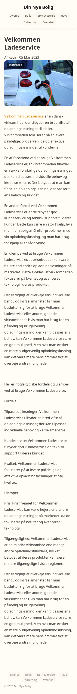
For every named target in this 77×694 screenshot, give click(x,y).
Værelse (48, 22)
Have (64, 15)
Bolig (28, 15)
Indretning (30, 22)
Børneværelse (46, 15)
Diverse (14, 15)
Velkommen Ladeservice (24, 116)
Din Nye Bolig (38, 7)
